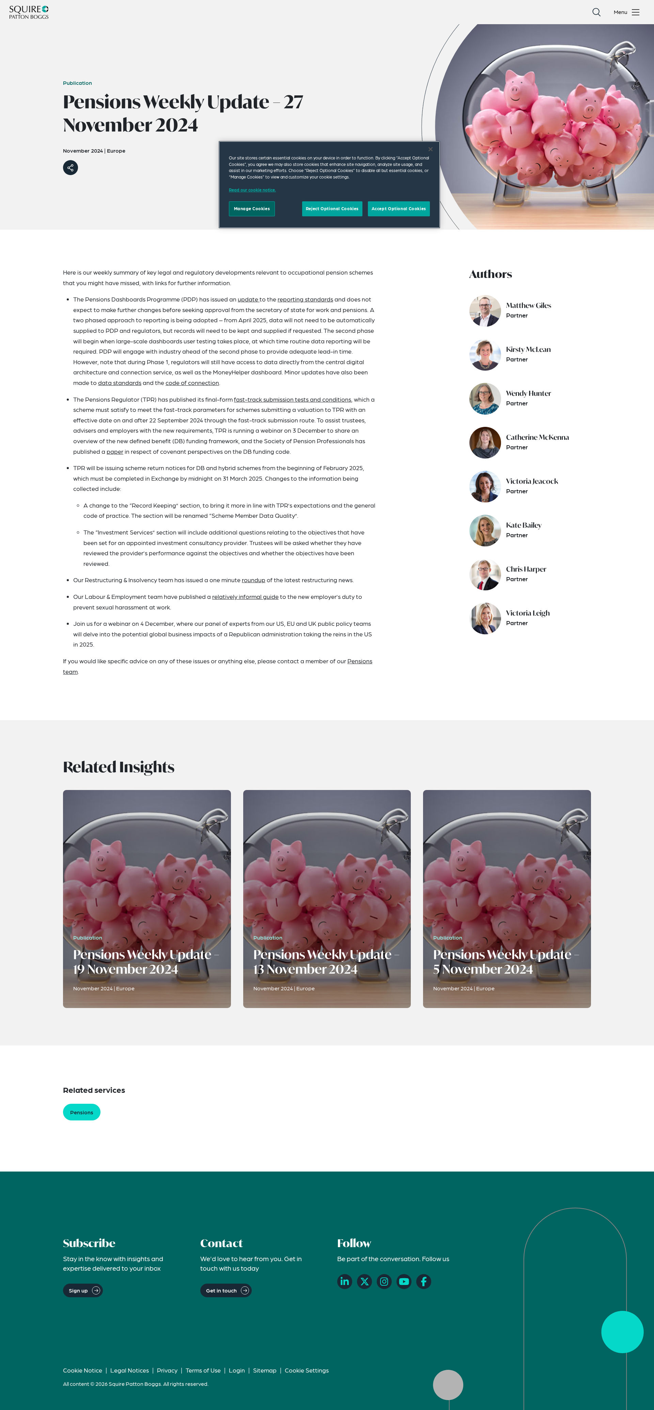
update (249, 299)
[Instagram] (384, 1281)
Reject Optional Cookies (332, 208)
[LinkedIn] (344, 1281)
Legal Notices (129, 1370)
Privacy (167, 1370)
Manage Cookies (252, 208)
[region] (329, 184)
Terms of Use (203, 1370)
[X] (364, 1281)
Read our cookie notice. (252, 189)
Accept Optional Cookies (399, 208)
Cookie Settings (307, 1370)
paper (115, 451)
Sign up (78, 1290)
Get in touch (221, 1290)
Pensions (81, 1112)
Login (237, 1370)
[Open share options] (70, 167)
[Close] (430, 149)
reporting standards (305, 299)
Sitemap (265, 1370)
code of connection (192, 382)
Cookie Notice (82, 1370)
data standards (119, 382)
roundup (253, 580)
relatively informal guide (245, 596)
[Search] (596, 12)
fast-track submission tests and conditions (292, 399)
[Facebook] (423, 1281)
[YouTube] (403, 1281)
